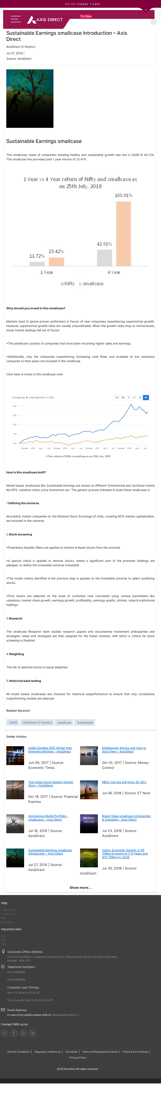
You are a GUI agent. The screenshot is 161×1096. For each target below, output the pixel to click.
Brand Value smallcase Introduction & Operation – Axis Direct (126, 817)
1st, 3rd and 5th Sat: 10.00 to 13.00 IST (30, 1000)
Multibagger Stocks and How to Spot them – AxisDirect (124, 749)
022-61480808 (16, 979)
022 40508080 (16, 972)
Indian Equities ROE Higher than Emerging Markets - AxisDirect (50, 749)
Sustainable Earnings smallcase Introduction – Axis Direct (50, 851)
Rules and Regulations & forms (100, 1051)
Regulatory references (48, 1051)
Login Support (9, 909)
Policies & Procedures (135, 1051)
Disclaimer (71, 1051)
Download (7, 922)
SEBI (3, 944)
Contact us (7, 913)
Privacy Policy (77, 1057)
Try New (86, 16)
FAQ (3, 918)
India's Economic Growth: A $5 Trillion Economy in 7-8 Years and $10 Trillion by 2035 (125, 853)
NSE (3, 935)
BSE (3, 940)
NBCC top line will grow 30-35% (124, 782)
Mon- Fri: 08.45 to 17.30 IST (23, 992)
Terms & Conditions (18, 1051)
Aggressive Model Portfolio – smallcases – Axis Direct (48, 817)
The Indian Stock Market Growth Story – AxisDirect (50, 783)
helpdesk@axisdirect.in (65, 1014)
